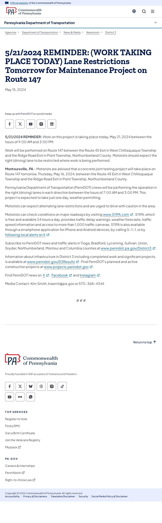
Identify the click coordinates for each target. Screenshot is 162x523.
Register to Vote (16, 419)
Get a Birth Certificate (20, 433)
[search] (144, 11)
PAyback (11, 447)
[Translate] (134, 11)
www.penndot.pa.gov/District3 (128, 248)
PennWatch (13, 472)
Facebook (61, 275)
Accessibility (12, 496)
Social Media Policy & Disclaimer (110, 496)
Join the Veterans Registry (22, 440)
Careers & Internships (20, 466)
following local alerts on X (27, 234)
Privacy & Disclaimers (35, 496)
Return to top (142, 342)
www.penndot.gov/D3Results (53, 261)
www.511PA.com (118, 214)
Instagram (90, 275)
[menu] (152, 11)
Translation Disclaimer (63, 496)
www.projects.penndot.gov (68, 266)
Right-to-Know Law (18, 480)
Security (83, 496)
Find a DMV (12, 426)
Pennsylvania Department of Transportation (39, 23)
